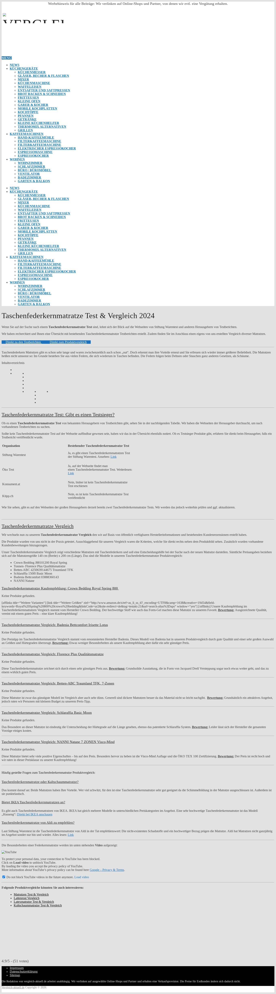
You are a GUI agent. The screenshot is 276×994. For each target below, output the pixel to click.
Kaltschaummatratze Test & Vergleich (38, 905)
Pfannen (26, 115)
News (14, 65)
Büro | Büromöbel (34, 170)
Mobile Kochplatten (37, 108)
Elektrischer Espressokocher (47, 148)
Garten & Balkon (34, 181)
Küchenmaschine (34, 83)
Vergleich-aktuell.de (13, 987)
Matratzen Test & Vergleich (31, 894)
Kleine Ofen (29, 101)
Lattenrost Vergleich (26, 898)
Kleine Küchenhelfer (38, 123)
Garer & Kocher (33, 105)
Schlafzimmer (31, 166)
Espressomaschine (35, 152)
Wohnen (17, 159)
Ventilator (29, 174)
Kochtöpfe (28, 112)
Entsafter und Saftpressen (44, 90)
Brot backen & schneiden (42, 94)
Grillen (25, 130)
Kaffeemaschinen (26, 134)
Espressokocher (33, 155)
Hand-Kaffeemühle (36, 137)
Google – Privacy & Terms (107, 870)
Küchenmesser (32, 72)
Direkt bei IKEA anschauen (34, 814)
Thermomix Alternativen (42, 126)
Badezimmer (29, 177)
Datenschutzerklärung (24, 971)
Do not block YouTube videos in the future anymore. (40, 877)
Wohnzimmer (30, 163)
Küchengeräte (24, 68)
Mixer (23, 79)
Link (114, 456)
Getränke (27, 119)
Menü (7, 58)
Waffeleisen (29, 86)
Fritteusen (28, 97)
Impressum (17, 968)
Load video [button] (81, 877)
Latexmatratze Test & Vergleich (34, 901)
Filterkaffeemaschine (39, 141)
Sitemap (15, 975)
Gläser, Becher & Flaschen (43, 75)
